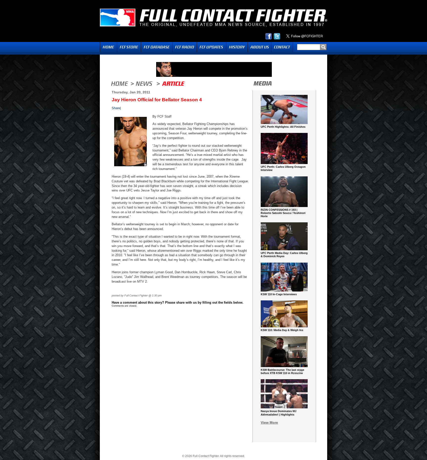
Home (108, 47)
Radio (184, 47)
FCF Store (129, 47)
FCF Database (156, 47)
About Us (259, 47)
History (237, 47)
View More (269, 422)
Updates (211, 47)
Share (116, 108)
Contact (282, 47)
